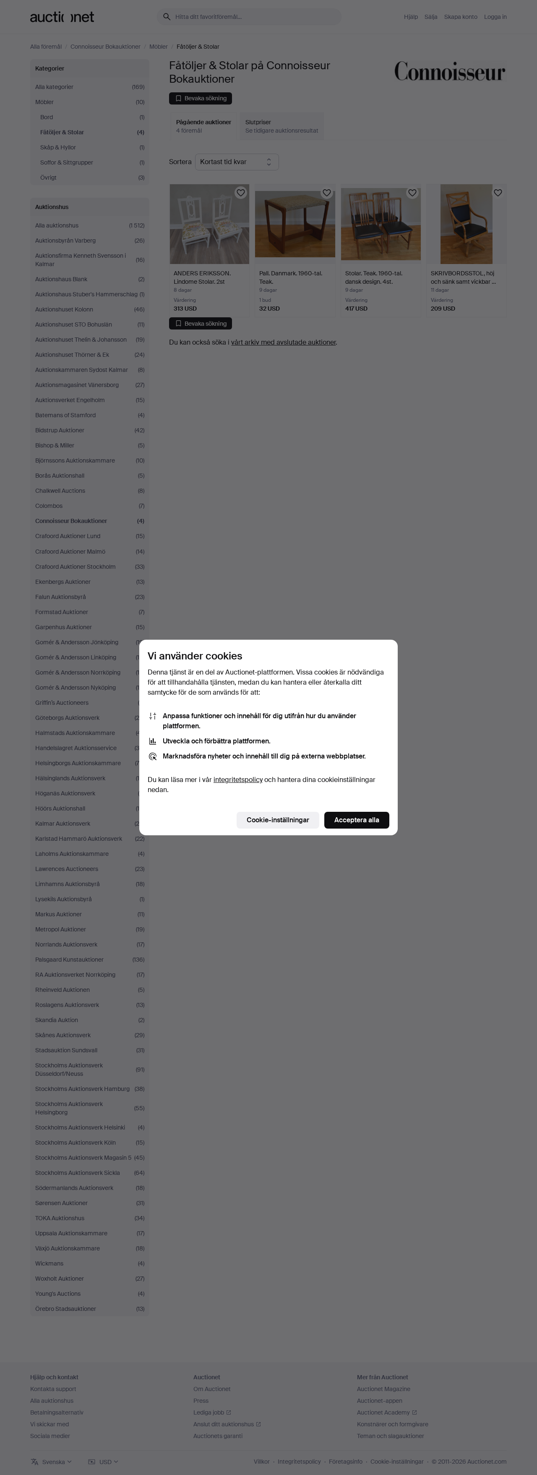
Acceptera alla (356, 820)
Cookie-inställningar (278, 820)
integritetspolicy (238, 779)
